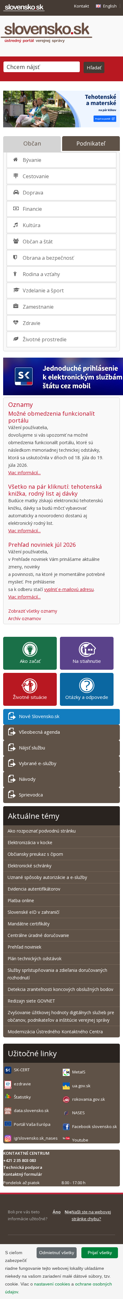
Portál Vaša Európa (32, 1124)
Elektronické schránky (29, 866)
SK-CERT (22, 1070)
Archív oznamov (24, 618)
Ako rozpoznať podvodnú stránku (42, 831)
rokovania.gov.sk (88, 1099)
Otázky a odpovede (86, 697)
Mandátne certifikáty (29, 924)
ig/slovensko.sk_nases (36, 1138)
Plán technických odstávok (35, 958)
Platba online (21, 900)
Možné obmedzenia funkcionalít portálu (51, 417)
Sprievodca (31, 794)
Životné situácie (30, 697)
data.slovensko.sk (31, 1110)
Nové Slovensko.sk (39, 716)
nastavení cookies (52, 1283)
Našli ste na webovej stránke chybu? (91, 1215)
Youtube (80, 1140)
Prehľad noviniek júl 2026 (42, 544)
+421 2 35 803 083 (19, 1160)
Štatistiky (22, 1097)
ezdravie (22, 1084)
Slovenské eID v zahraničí (33, 912)
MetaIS (78, 1072)
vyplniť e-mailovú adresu (69, 589)
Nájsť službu (32, 747)
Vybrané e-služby (37, 763)
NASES (78, 1112)
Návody (27, 779)
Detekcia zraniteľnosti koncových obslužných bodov (60, 989)
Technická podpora (22, 1167)
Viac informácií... (24, 473)
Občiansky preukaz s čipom (35, 854)
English (110, 6)
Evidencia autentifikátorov (34, 889)
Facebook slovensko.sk (94, 1126)
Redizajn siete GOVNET (31, 1001)
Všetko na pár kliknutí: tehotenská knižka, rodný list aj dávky (55, 490)
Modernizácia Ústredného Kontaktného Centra (55, 1032)
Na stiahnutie (87, 661)
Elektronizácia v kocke (30, 842)
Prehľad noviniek (24, 947)
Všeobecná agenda (39, 732)
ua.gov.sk (81, 1086)
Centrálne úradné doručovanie (38, 935)
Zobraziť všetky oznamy (32, 611)
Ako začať (30, 661)
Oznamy (20, 404)
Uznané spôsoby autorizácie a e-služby (47, 877)
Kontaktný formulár (22, 1174)
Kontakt (81, 6)
